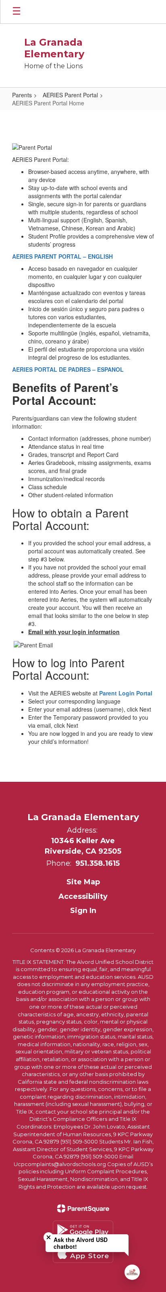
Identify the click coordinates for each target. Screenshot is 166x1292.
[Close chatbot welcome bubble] (49, 1237)
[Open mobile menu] (16, 11)
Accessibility (83, 896)
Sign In (83, 910)
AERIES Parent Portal (70, 95)
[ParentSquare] (83, 1208)
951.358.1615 (97, 863)
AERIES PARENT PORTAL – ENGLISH (62, 256)
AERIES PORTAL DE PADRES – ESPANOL (68, 369)
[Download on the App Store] (83, 1254)
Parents (22, 95)
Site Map (83, 881)
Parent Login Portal (125, 693)
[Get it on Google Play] (83, 1230)
